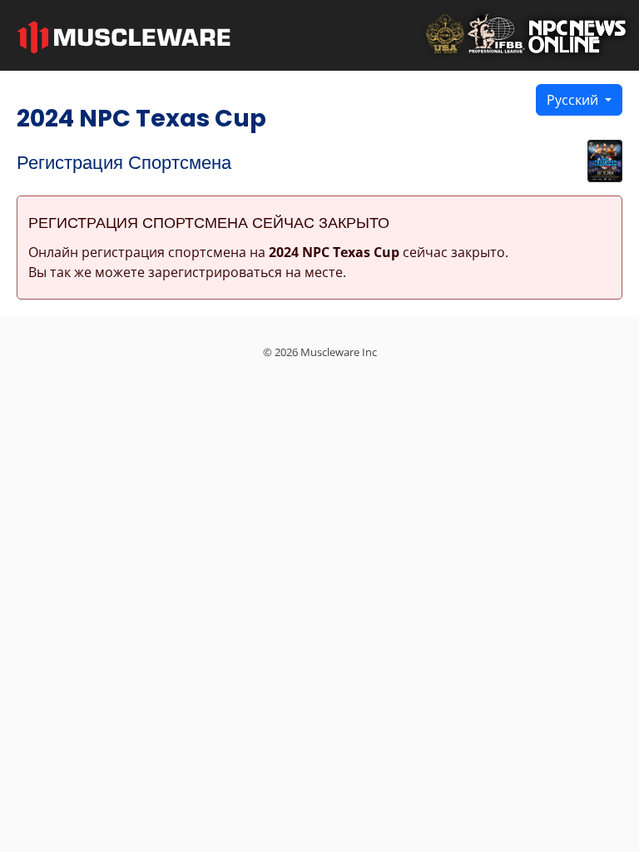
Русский (574, 100)
